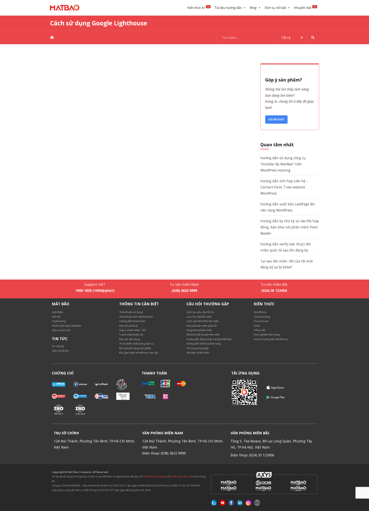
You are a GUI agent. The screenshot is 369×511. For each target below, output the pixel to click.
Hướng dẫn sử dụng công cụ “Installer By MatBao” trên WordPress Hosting (283, 164)
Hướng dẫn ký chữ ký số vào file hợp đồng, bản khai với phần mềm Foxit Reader (289, 227)
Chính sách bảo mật (182, 476)
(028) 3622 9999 (184, 290)
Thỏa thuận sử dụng (154, 476)
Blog (253, 8)
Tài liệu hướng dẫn (228, 8)
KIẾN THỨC (264, 303)
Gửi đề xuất (276, 119)
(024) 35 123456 (274, 290)
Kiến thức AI (198, 7)
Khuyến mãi (305, 7)
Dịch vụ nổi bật (275, 8)
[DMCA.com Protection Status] (62, 384)
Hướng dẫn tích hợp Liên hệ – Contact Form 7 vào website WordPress (284, 187)
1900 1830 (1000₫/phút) (94, 290)
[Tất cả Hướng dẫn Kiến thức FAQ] (268, 37)
